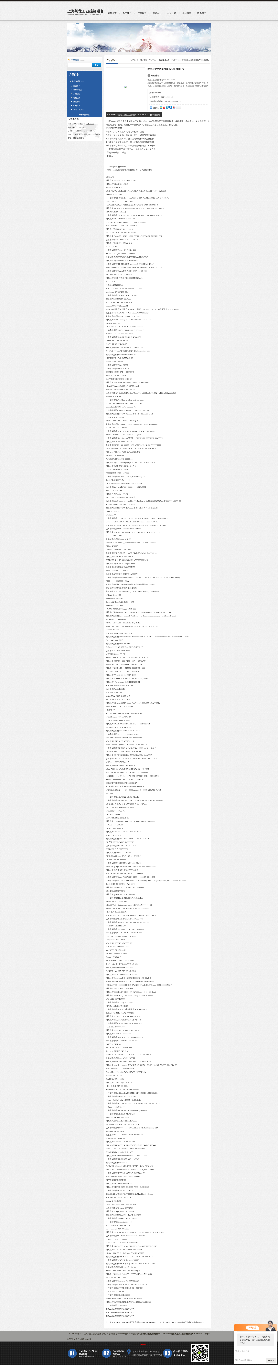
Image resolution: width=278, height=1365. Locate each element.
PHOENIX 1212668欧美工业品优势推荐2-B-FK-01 (185, 1322)
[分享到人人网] (170, 107)
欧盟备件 (76, 86)
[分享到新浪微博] (164, 107)
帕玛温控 (76, 106)
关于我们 (127, 13)
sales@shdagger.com (83, 131)
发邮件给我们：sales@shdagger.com (166, 101)
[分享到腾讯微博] (167, 107)
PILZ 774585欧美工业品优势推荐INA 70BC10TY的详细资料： (134, 114)
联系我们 (201, 13)
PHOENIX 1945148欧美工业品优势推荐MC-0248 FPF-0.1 (134, 1322)
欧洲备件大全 (78, 81)
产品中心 (152, 60)
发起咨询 (270, 1360)
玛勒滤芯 (76, 94)
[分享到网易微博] (173, 107)
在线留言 (186, 13)
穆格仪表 (76, 98)
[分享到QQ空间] (160, 107)
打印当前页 (156, 93)
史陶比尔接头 (78, 110)
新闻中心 (157, 13)
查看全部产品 (84, 115)
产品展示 (142, 13)
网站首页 (112, 13)
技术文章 (172, 13)
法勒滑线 (76, 102)
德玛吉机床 (77, 90)
